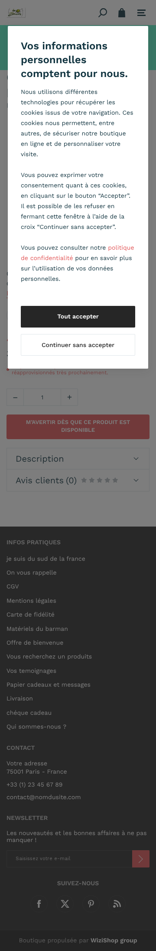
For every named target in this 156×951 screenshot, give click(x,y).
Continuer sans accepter (78, 345)
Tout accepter (78, 316)
